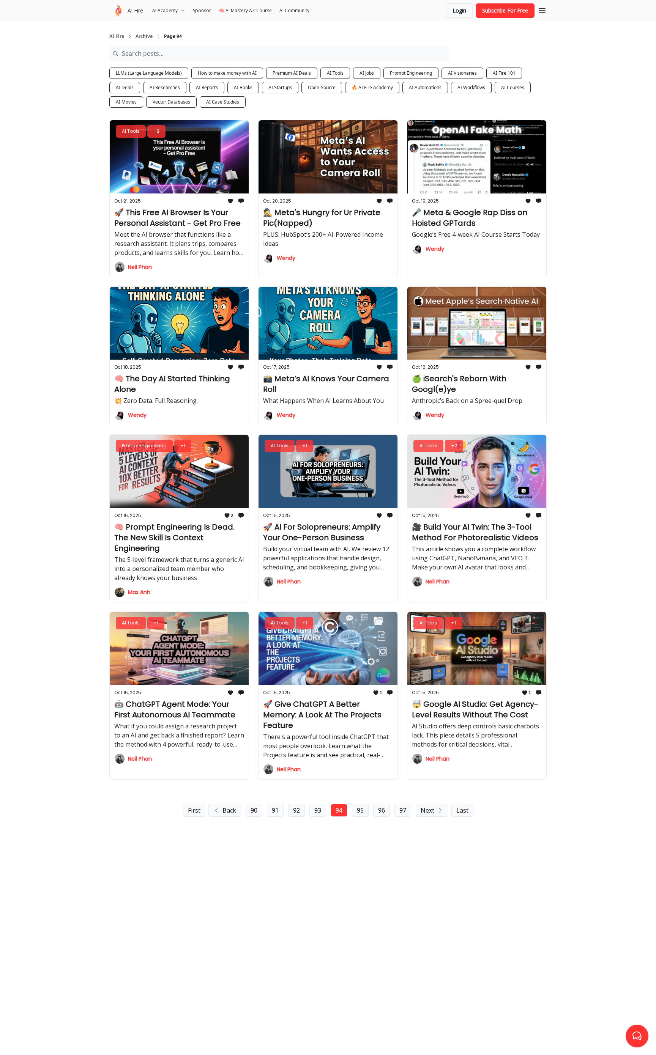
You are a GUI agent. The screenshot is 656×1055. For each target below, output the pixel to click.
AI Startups (280, 87)
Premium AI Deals (292, 73)
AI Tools (335, 73)
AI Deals (125, 87)
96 (381, 810)
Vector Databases (171, 102)
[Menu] (542, 9)
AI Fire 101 (504, 73)
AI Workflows (471, 87)
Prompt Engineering (411, 73)
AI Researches (165, 87)
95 (360, 810)
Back (229, 810)
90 (254, 810)
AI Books (243, 87)
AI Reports (207, 87)
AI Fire (116, 36)
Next (427, 810)
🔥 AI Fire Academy (372, 87)
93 (317, 810)
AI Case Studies (222, 102)
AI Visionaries (462, 73)
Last (462, 810)
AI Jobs (367, 73)
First (194, 810)
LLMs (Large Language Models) (149, 73)
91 (275, 810)
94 (339, 810)
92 (296, 810)
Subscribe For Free (505, 10)
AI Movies (126, 102)
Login (459, 10)
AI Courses (512, 87)
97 (402, 810)
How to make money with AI (227, 73)
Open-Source (322, 87)
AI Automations (425, 87)
